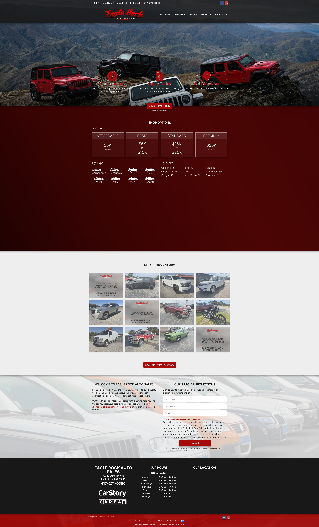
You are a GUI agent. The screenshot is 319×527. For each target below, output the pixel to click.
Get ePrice (106, 295)
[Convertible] (99, 171)
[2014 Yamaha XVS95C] (213, 312)
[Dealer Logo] (124, 14)
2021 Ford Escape (106, 275)
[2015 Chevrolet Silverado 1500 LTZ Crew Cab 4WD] (142, 312)
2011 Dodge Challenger (177, 329)
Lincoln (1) (212, 167)
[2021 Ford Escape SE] (106, 285)
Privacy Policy (112, 516)
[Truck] (133, 180)
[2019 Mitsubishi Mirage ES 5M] (142, 285)
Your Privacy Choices (173, 521)
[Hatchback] (116, 171)
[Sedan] (115, 180)
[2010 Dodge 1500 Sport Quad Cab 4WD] (213, 339)
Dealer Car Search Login (142, 521)
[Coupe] (99, 180)
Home (90, 516)
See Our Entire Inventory (159, 364)
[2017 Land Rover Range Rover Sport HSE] (213, 285)
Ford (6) (188, 167)
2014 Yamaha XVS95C (213, 302)
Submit (195, 443)
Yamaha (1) (212, 175)
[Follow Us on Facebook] (222, 3)
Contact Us (103, 516)
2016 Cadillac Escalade (106, 302)
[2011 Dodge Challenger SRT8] (177, 339)
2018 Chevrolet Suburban (177, 275)
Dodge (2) (167, 175)
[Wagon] (150, 180)
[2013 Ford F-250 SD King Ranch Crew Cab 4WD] (142, 339)
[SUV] (133, 171)
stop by (146, 407)
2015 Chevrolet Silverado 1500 (142, 304)
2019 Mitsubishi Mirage (141, 275)
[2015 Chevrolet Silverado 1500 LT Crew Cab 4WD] (177, 312)
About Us (96, 516)
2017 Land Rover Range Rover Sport (213, 277)
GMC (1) (188, 171)
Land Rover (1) (192, 175)
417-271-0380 (152, 3)
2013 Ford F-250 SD (142, 329)
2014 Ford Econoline (106, 329)
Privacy (182, 450)
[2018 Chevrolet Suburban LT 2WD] (177, 285)
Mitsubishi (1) (214, 171)
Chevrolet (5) (169, 171)
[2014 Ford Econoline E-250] (106, 339)
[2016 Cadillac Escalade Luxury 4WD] (106, 312)
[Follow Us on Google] (226, 3)
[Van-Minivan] (150, 171)
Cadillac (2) (168, 167)
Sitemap (163, 521)
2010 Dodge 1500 (212, 329)
